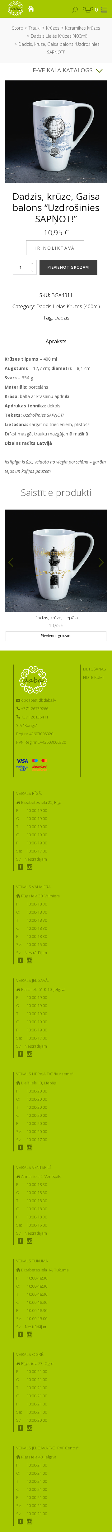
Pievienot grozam (68, 267)
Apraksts (56, 341)
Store (17, 28)
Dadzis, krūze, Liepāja (56, 618)
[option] (56, 573)
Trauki (34, 28)
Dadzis (61, 317)
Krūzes (52, 28)
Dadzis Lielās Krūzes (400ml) (59, 36)
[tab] (56, 342)
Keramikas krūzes (82, 28)
